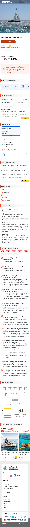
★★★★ (5, 46)
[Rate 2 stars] (10, 388)
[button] (19, 47)
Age (26, 251)
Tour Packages (7, 501)
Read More (25, 118)
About (4, 482)
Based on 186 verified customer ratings (9, 47)
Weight (9, 254)
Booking (20, 251)
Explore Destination (8, 503)
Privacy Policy (6, 490)
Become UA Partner (8, 493)
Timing (3, 254)
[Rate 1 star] (5, 388)
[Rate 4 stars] (20, 388)
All (2, 251)
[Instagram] (11, 475)
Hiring (4, 507)
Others (7, 251)
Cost (15, 254)
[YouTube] (18, 475)
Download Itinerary (9, 41)
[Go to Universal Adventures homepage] (6, 1)
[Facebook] (15, 475)
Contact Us (6, 484)
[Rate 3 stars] (15, 388)
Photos (27, 27)
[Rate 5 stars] (25, 388)
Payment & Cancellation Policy (10, 486)
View (23, 155)
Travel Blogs (6, 505)
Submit (15, 399)
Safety (13, 251)
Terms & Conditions (8, 488)
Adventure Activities (8, 499)
